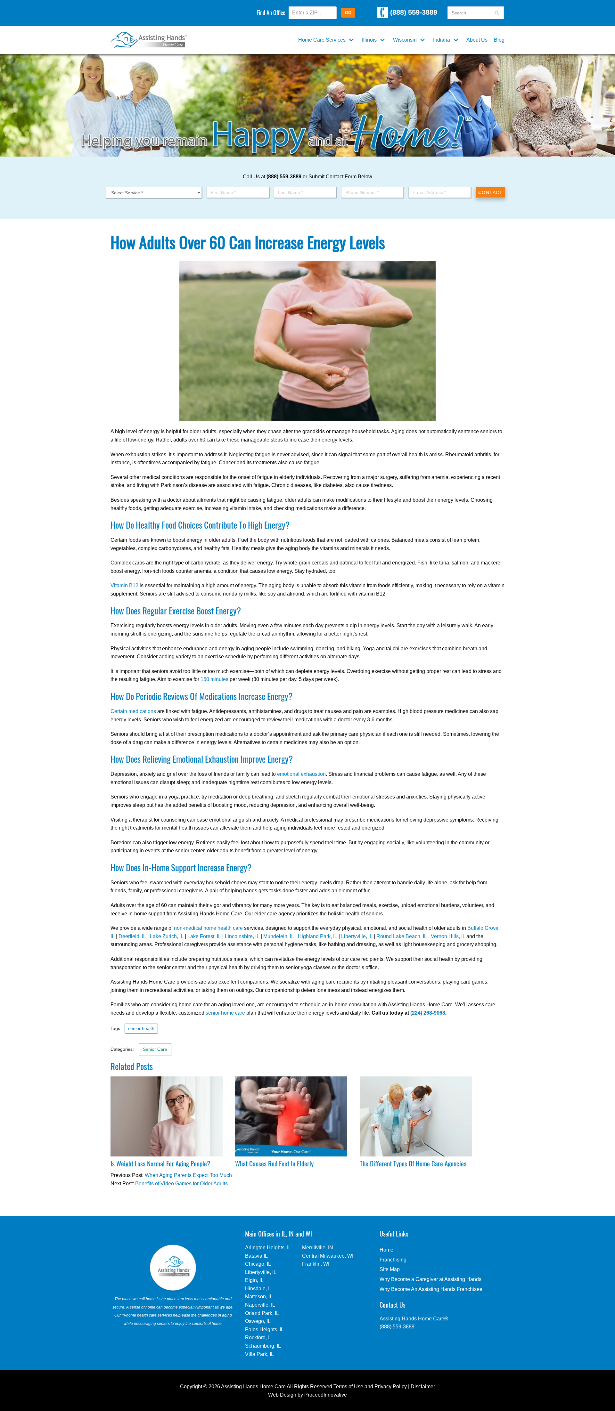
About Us (477, 40)
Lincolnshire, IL (242, 936)
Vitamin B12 (124, 585)
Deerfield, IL (132, 936)
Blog (499, 40)
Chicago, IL (258, 1264)
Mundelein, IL (278, 936)
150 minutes (214, 679)
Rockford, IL (258, 1337)
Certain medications (133, 711)
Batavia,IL (256, 1256)
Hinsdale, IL (258, 1288)
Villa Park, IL (259, 1354)
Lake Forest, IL (204, 936)
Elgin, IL (254, 1280)
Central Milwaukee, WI (327, 1256)
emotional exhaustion (301, 774)
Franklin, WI (315, 1264)
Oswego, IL (258, 1321)
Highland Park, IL (317, 936)
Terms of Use (348, 1386)
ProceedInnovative (325, 1395)
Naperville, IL (260, 1305)
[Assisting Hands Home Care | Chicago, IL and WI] (149, 40)
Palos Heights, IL (264, 1329)
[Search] (496, 12)
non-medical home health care (208, 928)
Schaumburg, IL (263, 1346)
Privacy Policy (390, 1386)
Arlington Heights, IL (268, 1247)
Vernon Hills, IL (448, 936)
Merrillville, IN (317, 1247)
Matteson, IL (259, 1296)
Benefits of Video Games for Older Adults (181, 1183)
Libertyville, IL (357, 936)
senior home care (225, 1013)
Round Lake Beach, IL (401, 936)
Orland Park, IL (262, 1313)
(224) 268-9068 (427, 1013)
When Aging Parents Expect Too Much (188, 1175)
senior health (141, 1028)
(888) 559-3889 (412, 12)
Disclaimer (423, 1386)
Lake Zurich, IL (167, 936)
